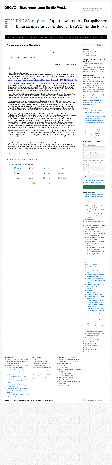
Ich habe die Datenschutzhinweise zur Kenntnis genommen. (93, 181)
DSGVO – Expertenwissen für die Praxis (36, 7)
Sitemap (85, 37)
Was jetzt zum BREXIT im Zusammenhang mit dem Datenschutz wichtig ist (96, 215)
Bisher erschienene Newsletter (94, 202)
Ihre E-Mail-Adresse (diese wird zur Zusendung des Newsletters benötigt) (93, 163)
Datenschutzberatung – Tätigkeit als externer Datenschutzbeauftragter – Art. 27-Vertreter (94, 196)
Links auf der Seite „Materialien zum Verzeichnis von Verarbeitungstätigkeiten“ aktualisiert (95, 128)
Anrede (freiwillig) (89, 173)
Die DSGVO (10, 37)
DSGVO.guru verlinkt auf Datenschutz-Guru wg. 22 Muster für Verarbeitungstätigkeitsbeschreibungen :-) (17, 384)
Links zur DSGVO (90, 341)
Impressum (88, 53)
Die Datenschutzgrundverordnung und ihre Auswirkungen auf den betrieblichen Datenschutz (95, 227)
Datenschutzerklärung (90, 55)
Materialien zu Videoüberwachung (96, 294)
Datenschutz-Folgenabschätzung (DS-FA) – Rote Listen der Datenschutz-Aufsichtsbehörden (96, 302)
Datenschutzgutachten (66, 367)
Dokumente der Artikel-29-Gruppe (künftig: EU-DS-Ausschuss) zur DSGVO (96, 286)
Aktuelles (78, 37)
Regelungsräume (91, 219)
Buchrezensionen (91, 306)
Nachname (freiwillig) (90, 153)
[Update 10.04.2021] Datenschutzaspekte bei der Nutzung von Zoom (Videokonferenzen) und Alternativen (17, 361)
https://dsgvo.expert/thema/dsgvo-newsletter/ (24, 159)
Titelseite (35, 359)
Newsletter (93, 37)
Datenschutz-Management (93, 231)
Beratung (102, 37)
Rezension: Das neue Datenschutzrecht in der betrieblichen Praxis (96, 310)
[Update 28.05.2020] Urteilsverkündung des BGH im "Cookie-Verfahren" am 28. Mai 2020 (17, 390)
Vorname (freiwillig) (89, 145)
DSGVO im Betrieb (22, 37)
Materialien (69, 37)
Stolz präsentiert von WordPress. (94, 400)
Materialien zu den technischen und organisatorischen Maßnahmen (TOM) (96, 322)
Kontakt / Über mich (90, 51)
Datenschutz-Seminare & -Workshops (51, 37)
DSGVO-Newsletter (92, 345)
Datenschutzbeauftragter (66, 375)
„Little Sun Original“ (97, 100)
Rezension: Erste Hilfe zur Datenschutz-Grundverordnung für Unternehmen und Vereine (96, 316)
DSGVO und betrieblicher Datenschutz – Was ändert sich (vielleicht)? (95, 243)
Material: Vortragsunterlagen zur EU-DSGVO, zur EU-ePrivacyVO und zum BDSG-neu (96, 280)
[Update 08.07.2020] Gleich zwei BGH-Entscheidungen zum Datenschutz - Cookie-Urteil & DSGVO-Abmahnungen (17, 379)
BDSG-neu (34, 37)
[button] (19, 168)
